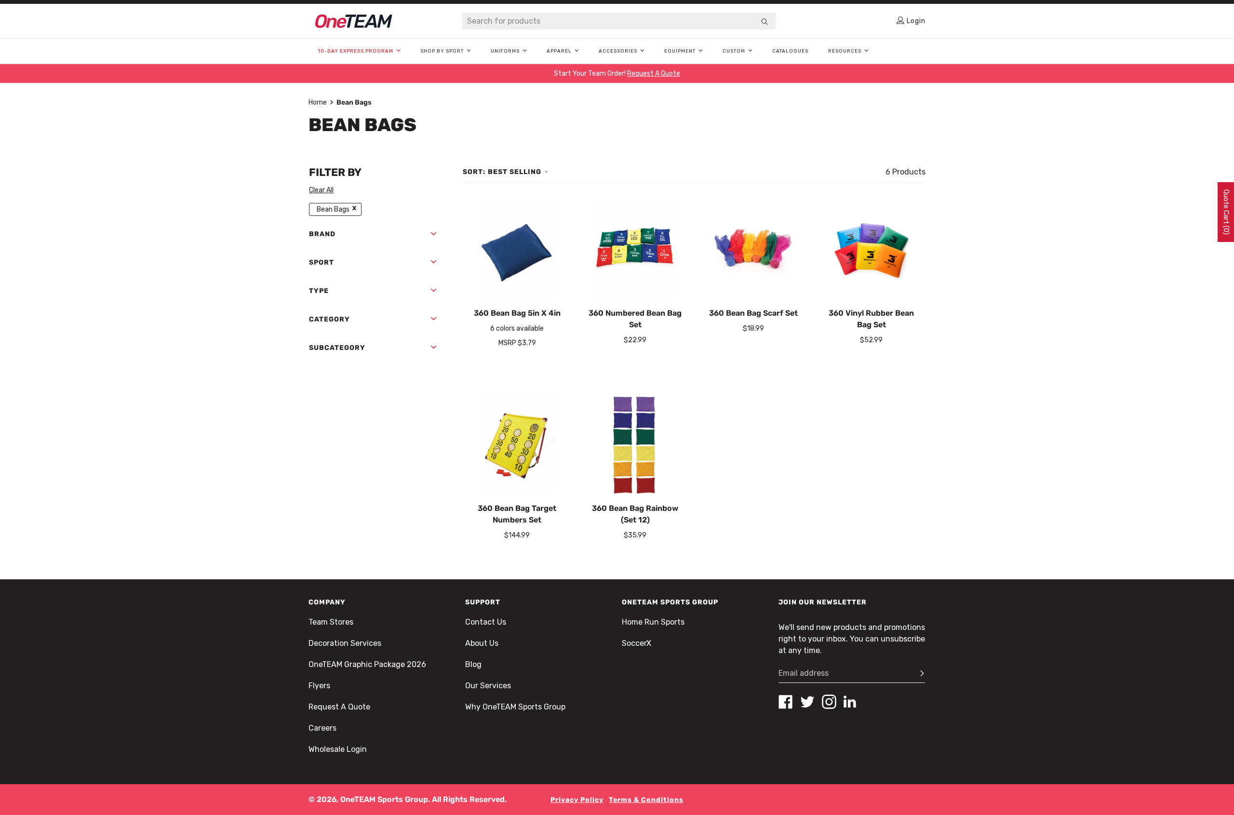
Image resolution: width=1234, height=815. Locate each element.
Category (329, 319)
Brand (322, 234)
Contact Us (485, 622)
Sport (321, 262)
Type (319, 291)
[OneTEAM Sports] (353, 21)
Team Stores (330, 622)
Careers (322, 728)
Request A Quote (339, 706)
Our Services (488, 685)
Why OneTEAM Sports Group (515, 706)
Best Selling (514, 172)
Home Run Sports (653, 622)
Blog (473, 664)
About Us (481, 643)
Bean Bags (333, 209)
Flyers (319, 685)
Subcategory (337, 348)
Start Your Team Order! (617, 73)
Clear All (321, 190)
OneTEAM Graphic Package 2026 (367, 664)
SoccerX (636, 643)
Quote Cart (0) (1226, 212)
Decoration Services (344, 643)
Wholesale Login (337, 749)
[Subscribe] (918, 673)
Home (317, 102)
